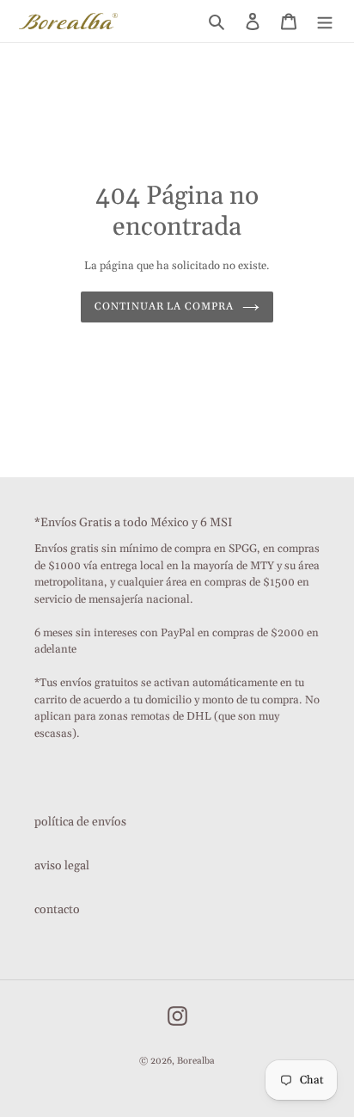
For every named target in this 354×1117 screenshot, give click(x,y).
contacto (57, 910)
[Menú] (325, 21)
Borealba (196, 1061)
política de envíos (80, 822)
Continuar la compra (164, 306)
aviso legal (61, 866)
